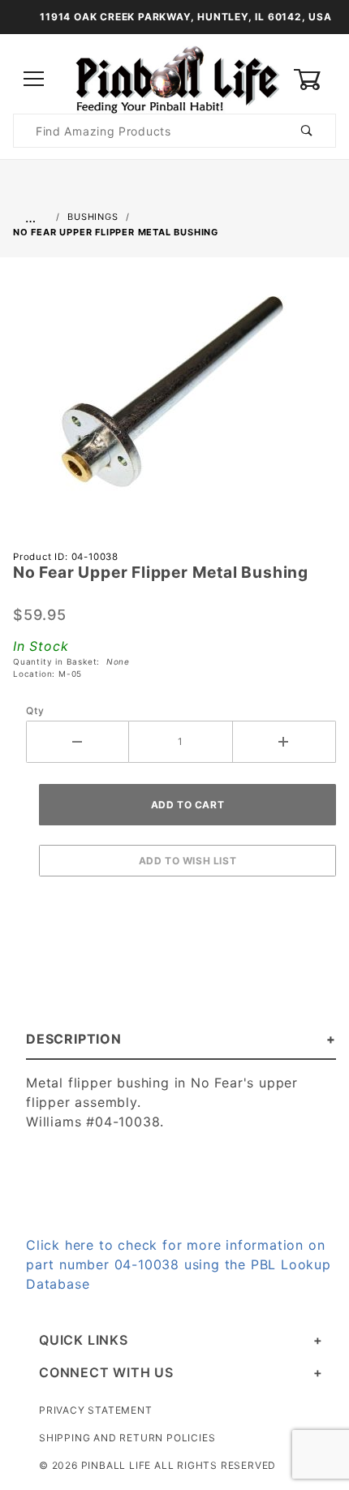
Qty (35, 710)
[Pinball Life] (174, 78)
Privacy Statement (96, 1410)
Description (74, 1039)
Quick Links (83, 1340)
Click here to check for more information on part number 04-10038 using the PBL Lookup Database (178, 1264)
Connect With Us (106, 1372)
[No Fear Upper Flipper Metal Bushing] (174, 400)
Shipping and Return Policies (127, 1438)
